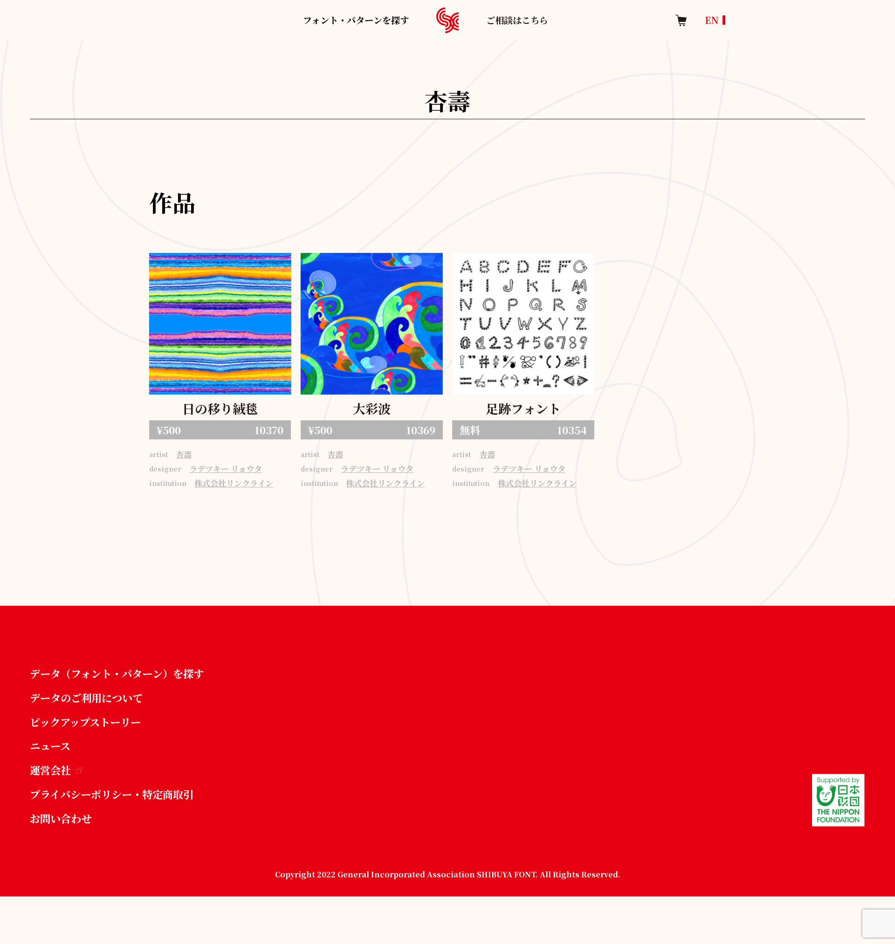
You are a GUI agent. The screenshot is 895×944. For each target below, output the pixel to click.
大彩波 (372, 408)
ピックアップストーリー (85, 721)
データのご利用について (86, 697)
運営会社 (50, 769)
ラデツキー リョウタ (225, 468)
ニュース (50, 745)
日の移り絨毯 (220, 408)
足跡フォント (523, 408)
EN (712, 19)
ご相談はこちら (517, 20)
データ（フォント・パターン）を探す (117, 673)
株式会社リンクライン (233, 483)
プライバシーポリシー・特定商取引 (111, 794)
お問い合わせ (60, 818)
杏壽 (184, 454)
